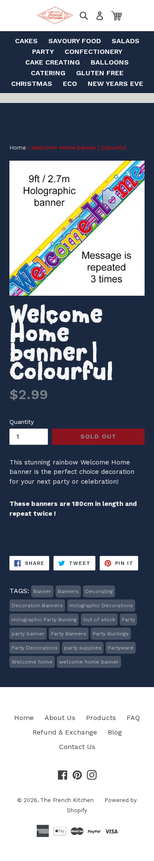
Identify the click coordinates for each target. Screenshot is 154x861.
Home (17, 147)
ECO (70, 83)
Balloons (110, 62)
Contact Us (77, 747)
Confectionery (93, 51)
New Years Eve (115, 83)
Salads (125, 41)
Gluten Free (100, 73)
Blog (115, 732)
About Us (59, 718)
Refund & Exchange (65, 732)
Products (101, 718)
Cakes (26, 41)
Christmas (31, 83)
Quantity (21, 421)
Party (43, 51)
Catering (48, 73)
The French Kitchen (67, 800)
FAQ (133, 718)
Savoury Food (74, 41)
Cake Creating (52, 62)
